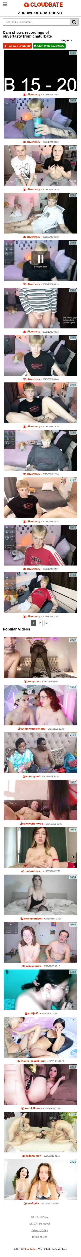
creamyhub (32, 776)
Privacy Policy (39, 1230)
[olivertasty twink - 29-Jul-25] (40, 213)
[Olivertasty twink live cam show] (40, 70)
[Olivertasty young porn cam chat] (40, 355)
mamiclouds (33, 966)
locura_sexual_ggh (33, 1061)
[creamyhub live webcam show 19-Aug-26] (40, 752)
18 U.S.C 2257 (39, 1216)
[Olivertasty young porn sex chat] (40, 450)
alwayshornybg (33, 823)
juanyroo (33, 681)
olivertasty (33, 94)
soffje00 (32, 1013)
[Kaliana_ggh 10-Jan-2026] (40, 1132)
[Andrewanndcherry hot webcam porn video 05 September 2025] (40, 705)
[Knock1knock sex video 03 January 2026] (40, 1084)
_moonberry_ (33, 871)
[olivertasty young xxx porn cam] (40, 308)
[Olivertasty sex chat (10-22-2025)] (40, 118)
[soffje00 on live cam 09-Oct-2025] (40, 990)
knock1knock (33, 1108)
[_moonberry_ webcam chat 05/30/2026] (40, 847)
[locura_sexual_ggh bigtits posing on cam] (40, 1037)
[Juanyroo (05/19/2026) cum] (40, 657)
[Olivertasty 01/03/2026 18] (40, 165)
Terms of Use (39, 1236)
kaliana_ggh (33, 1155)
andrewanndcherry (33, 728)
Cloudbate (29, 1249)
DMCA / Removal (39, 1223)
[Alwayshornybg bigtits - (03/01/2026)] (40, 800)
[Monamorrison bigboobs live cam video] (40, 895)
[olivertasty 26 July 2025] (40, 402)
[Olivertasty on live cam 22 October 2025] (40, 260)
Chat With (50, 45)
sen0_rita (33, 1203)
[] (74, 22)
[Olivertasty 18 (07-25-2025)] (40, 497)
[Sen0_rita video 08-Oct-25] (40, 1179)
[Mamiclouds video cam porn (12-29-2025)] (40, 942)
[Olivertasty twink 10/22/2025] (40, 592)
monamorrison (33, 918)
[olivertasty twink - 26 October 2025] (40, 545)
